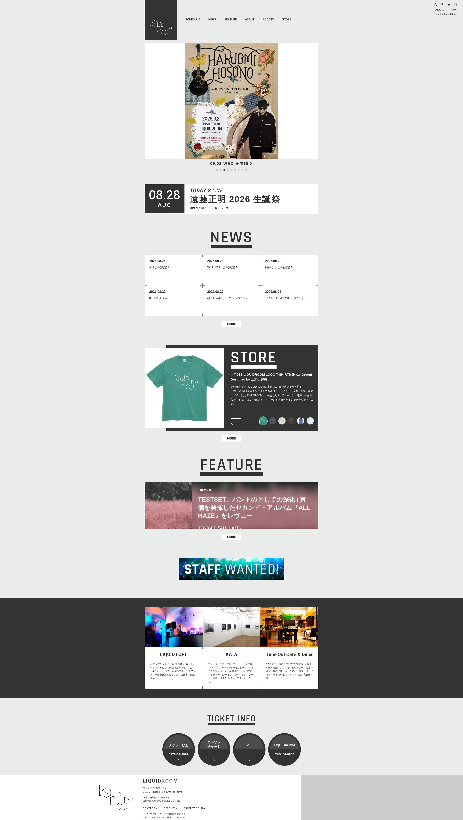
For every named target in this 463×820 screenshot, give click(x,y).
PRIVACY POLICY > (196, 808)
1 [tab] (217, 170)
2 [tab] (221, 170)
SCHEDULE (192, 19)
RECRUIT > (170, 808)
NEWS (212, 19)
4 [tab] (228, 170)
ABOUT (249, 19)
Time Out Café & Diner (445, 14)
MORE (231, 324)
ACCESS (268, 19)
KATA (453, 10)
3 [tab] (224, 170)
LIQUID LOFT (441, 10)
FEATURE (231, 19)
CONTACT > (150, 808)
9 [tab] (246, 170)
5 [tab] (231, 170)
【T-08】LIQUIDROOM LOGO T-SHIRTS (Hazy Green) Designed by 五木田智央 (271, 377)
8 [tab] (242, 170)
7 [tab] (239, 170)
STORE (286, 19)
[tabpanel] (231, 104)
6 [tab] (235, 170)
